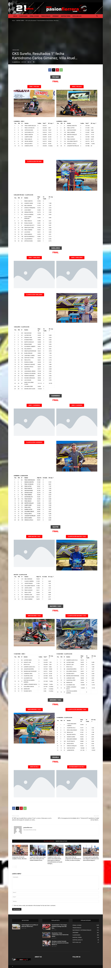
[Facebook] (50, 70)
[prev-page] (13, 867)
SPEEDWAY (56, 16)
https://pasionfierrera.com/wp (29, 829)
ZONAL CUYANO (34, 16)
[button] (97, 16)
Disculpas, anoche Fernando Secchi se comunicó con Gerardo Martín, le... (60, 943)
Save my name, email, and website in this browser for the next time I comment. (35, 905)
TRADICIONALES (45, 16)
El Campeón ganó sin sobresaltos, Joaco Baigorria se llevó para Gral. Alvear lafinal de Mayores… (91, 858)
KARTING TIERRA (65, 16)
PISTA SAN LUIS (77, 16)
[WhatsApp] (61, 70)
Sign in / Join (14, 1)
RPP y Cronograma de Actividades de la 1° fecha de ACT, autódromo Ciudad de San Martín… (78, 819)
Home (13, 20)
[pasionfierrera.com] (55, 8)
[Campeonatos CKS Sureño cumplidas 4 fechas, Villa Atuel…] (20, 850)
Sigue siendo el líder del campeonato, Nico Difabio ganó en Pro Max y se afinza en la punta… (73, 858)
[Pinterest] (57, 70)
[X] (53, 70)
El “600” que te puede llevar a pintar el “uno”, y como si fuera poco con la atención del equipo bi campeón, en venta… (31, 819)
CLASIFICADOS (23, 16)
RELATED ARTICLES (49, 841)
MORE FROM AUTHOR (61, 841)
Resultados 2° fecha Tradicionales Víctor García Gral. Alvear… (60, 934)
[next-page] (16, 867)
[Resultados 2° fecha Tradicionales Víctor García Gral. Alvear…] (46, 935)
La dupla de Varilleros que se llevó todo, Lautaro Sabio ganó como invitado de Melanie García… (38, 858)
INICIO (15, 16)
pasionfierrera (17, 62)
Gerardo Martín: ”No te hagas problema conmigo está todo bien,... (59, 926)
